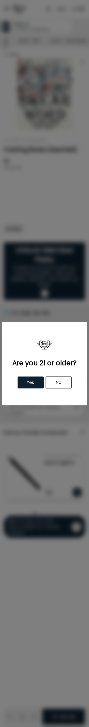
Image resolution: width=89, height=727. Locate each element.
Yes (30, 382)
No (58, 382)
